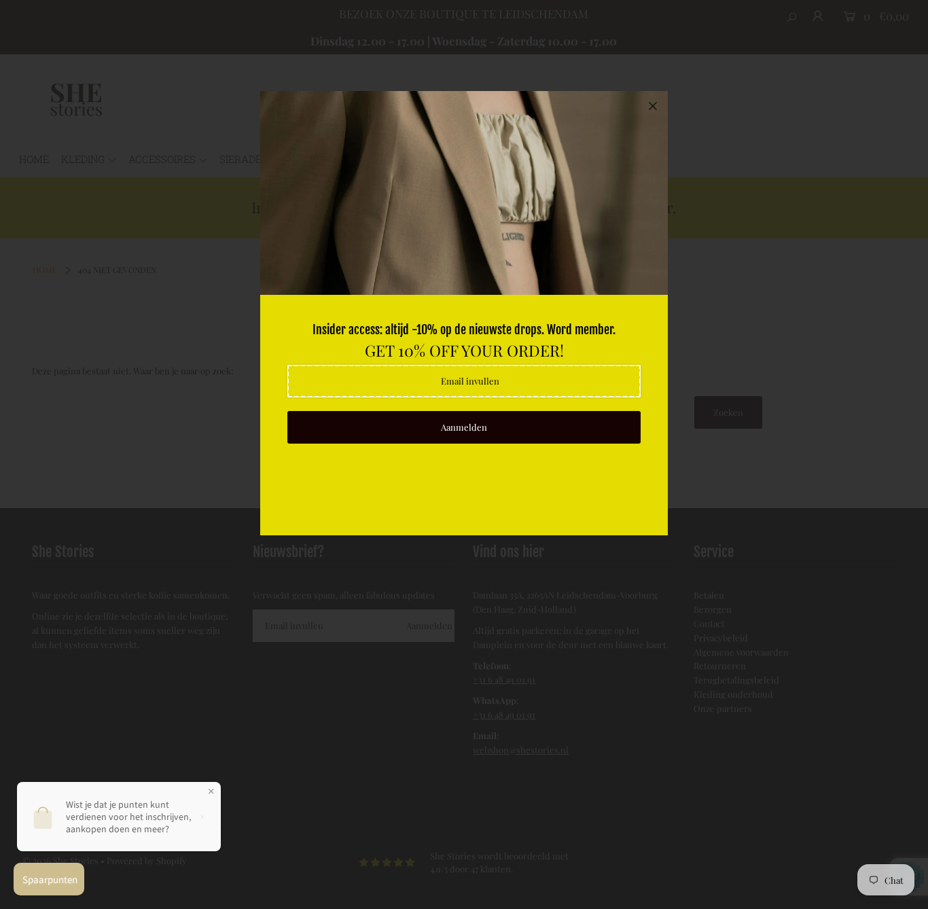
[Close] (653, 106)
